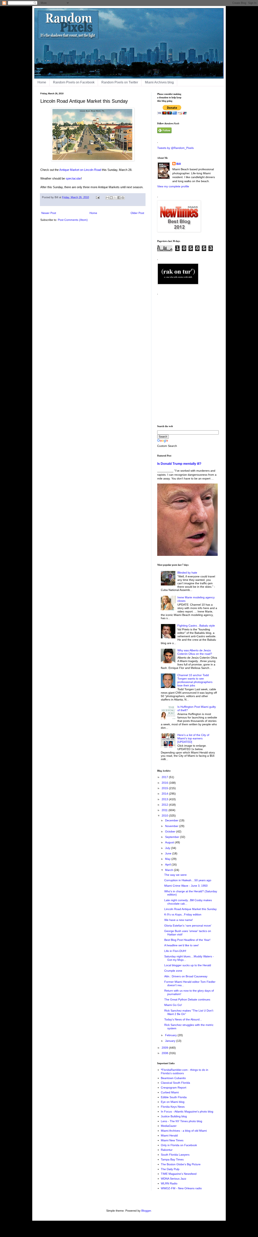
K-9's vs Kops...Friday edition (182, 914)
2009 (165, 1047)
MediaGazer (169, 1125)
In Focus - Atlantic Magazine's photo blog (187, 1111)
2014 (165, 793)
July (168, 848)
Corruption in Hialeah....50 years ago (187, 880)
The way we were (175, 874)
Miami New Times (172, 1140)
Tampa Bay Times (172, 1159)
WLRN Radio (169, 1183)
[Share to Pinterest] (123, 198)
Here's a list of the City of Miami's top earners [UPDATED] (193, 738)
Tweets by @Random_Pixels (175, 147)
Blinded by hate (187, 572)
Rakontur (167, 1149)
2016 (165, 782)
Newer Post (48, 213)
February (171, 1035)
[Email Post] (97, 197)
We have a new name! (178, 920)
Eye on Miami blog (172, 1101)
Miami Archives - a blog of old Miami (184, 1130)
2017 (165, 777)
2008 (165, 1053)
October (170, 831)
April (168, 864)
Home (41, 82)
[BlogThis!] (111, 198)
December (172, 820)
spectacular (73, 178)
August (170, 842)
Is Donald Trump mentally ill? (179, 463)
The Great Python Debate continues (187, 999)
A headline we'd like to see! (181, 945)
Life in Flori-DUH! (175, 951)
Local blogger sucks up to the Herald (187, 965)
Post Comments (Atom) (73, 219)
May (168, 858)
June (168, 853)
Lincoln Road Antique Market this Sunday (190, 909)
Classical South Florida (175, 1082)
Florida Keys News (173, 1106)
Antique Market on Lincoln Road (80, 169)
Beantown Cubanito (173, 1078)
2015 (165, 788)
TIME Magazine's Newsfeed (179, 1173)
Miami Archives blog (159, 82)
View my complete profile (173, 186)
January (170, 1040)
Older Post (137, 213)
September (172, 837)
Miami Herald (169, 1135)
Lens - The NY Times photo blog (181, 1121)
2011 (165, 810)
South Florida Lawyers (175, 1154)
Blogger (146, 1210)
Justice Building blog (174, 1116)
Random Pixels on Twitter (119, 82)
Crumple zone (173, 970)
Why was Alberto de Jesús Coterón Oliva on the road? (194, 652)
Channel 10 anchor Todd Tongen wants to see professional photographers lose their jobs (194, 680)
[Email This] (107, 198)
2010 (165, 815)
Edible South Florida (174, 1097)
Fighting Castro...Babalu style (196, 625)
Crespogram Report (173, 1087)
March (169, 870)
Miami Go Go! (173, 1005)
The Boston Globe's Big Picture (181, 1164)
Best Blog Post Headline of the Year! (187, 939)
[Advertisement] (187, 358)
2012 (165, 804)
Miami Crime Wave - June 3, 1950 (186, 885)
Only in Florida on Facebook (179, 1145)
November (172, 826)
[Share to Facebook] (119, 198)
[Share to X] (115, 198)
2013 (165, 799)
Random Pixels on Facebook (74, 82)
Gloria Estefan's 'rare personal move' (187, 925)
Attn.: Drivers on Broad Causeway (185, 976)
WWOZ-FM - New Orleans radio (181, 1188)
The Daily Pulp (170, 1169)
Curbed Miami (170, 1092)
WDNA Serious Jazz (173, 1178)
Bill (178, 163)
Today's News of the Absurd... (183, 1019)
